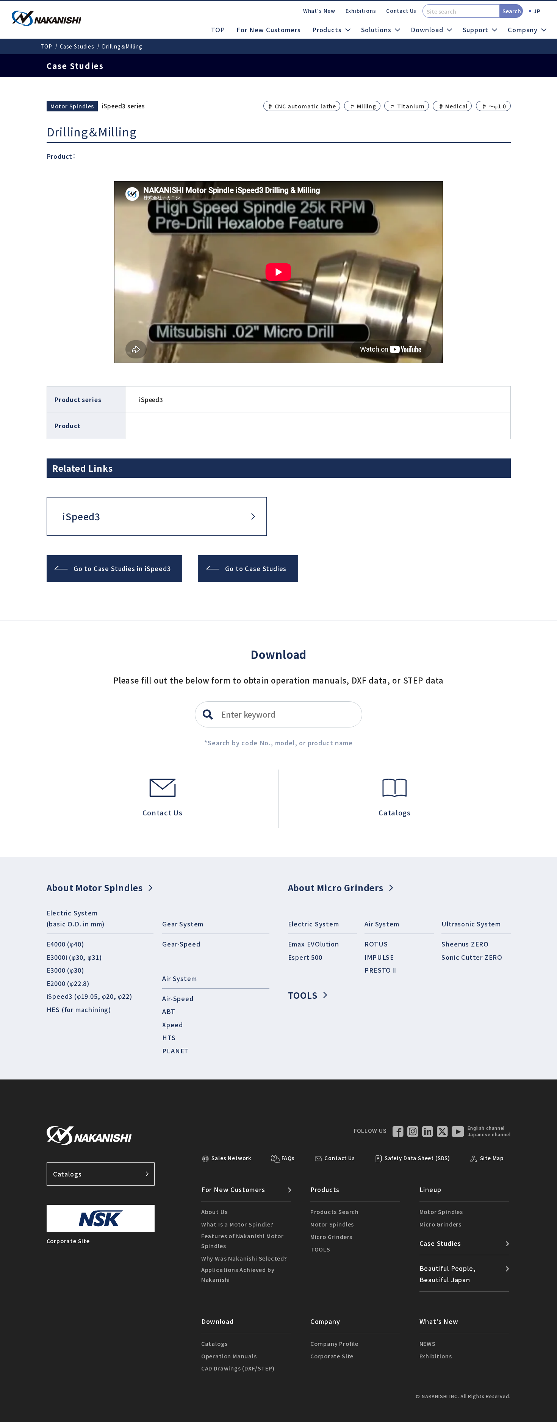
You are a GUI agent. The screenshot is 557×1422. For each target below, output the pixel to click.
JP (537, 11)
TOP (218, 29)
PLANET (175, 1050)
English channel (486, 1128)
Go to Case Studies (256, 568)
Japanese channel (489, 1134)
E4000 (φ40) (65, 943)
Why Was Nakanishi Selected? (244, 1258)
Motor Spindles (332, 1224)
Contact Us (401, 10)
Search (511, 11)
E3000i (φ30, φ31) (74, 957)
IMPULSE (379, 957)
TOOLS (303, 995)
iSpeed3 (81, 516)
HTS (168, 1037)
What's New (319, 10)
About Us (214, 1212)
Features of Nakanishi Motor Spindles (242, 1241)
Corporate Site (332, 1356)
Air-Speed (177, 998)
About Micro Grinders (335, 887)
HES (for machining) (79, 1009)
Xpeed (172, 1024)
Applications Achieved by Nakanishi (238, 1274)
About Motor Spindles (95, 887)
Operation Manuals (229, 1356)
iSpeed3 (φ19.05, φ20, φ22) (89, 996)
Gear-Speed (181, 943)
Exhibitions (361, 10)
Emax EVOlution (313, 943)
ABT (168, 1011)
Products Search (334, 1212)
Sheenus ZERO (465, 943)
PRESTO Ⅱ (380, 970)
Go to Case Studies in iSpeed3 (122, 568)
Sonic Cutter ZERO (471, 957)
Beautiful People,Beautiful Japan (447, 1274)
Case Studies (77, 46)
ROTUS (376, 943)
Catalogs (67, 1173)
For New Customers (268, 29)
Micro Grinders (331, 1237)
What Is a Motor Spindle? (237, 1224)
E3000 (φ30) (65, 970)
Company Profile (334, 1343)
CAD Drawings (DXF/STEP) (238, 1368)
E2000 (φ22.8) (68, 983)
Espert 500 (305, 957)
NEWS (427, 1343)
